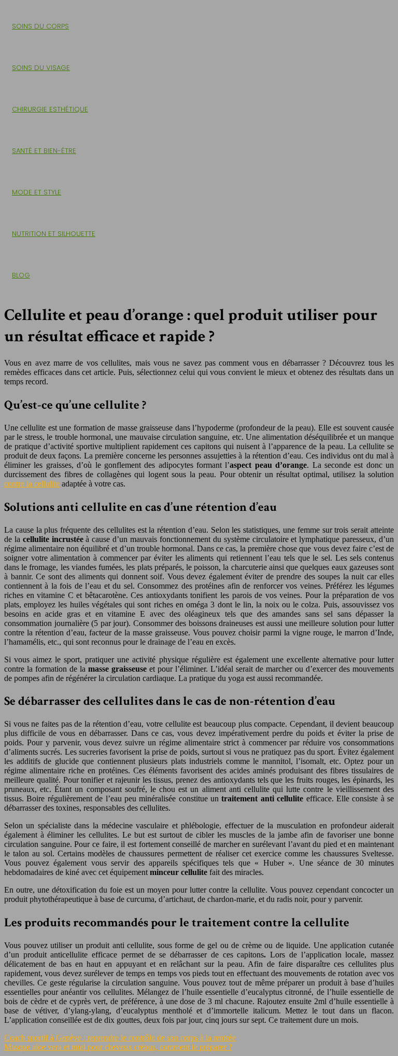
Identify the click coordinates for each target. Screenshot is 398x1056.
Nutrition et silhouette (53, 234)
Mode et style (36, 192)
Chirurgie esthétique (50, 109)
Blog (21, 275)
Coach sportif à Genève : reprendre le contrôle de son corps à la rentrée (120, 1037)
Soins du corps (40, 26)
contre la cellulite (32, 483)
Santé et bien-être (44, 151)
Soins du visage (41, 68)
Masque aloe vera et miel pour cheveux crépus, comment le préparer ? (118, 1047)
